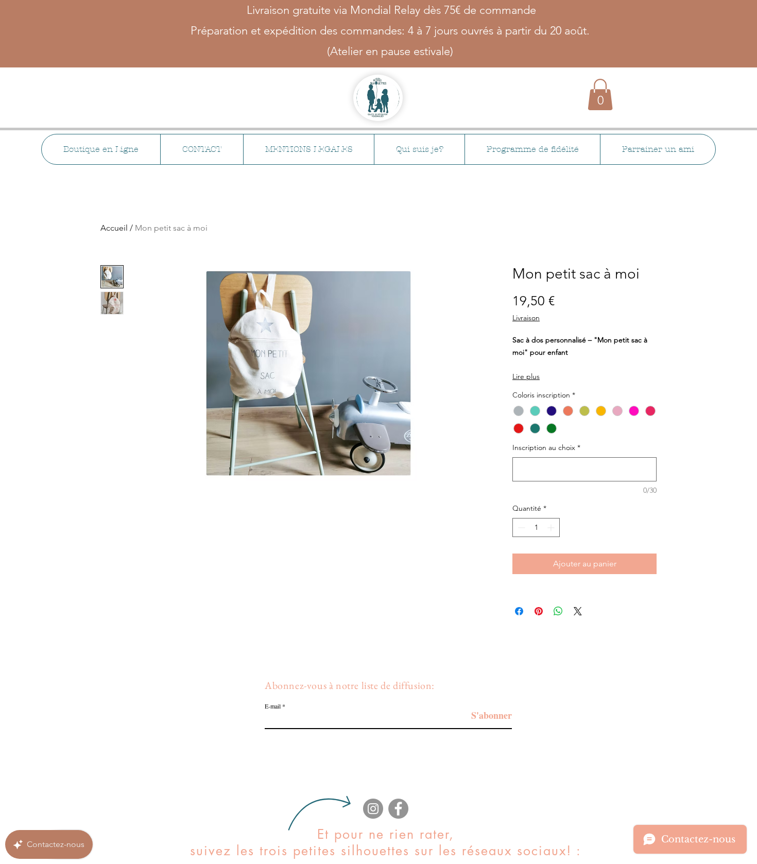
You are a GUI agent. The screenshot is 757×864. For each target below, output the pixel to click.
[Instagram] (373, 809)
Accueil (114, 228)
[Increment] (551, 528)
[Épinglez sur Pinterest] (538, 611)
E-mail (273, 706)
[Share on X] (578, 611)
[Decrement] (520, 528)
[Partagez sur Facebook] (519, 611)
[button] (600, 94)
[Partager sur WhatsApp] (558, 611)
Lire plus (526, 376)
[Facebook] (398, 809)
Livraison (526, 317)
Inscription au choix (546, 447)
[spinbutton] (536, 528)
